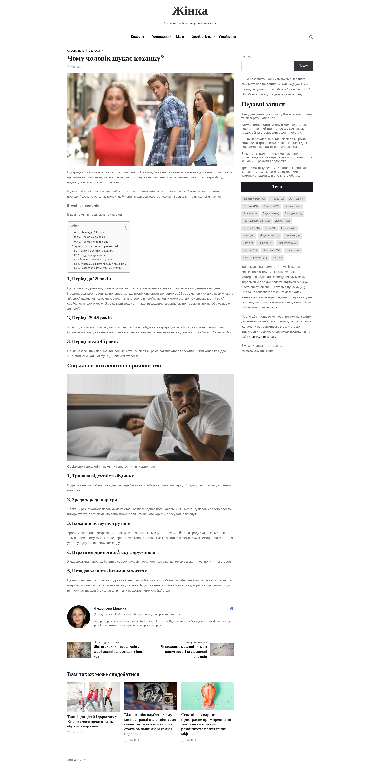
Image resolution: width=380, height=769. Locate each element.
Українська (227, 37)
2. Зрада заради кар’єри (91, 255)
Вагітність (271, 206)
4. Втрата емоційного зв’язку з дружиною (102, 264)
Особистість (201, 37)
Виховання (293, 206)
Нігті (248, 243)
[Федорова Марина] (78, 616)
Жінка (190, 12)
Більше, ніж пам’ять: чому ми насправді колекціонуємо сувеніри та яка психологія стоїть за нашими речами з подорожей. (150, 725)
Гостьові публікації (256, 221)
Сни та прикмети (255, 258)
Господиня (160, 37)
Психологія (271, 250)
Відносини (96, 50)
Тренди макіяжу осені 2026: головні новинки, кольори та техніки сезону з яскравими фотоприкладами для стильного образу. (274, 172)
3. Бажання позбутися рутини (95, 260)
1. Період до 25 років (91, 232)
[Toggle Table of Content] (121, 227)
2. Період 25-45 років (92, 237)
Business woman (254, 199)
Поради (250, 250)
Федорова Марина (110, 609)
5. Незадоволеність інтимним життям (100, 268)
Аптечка (250, 206)
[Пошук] (311, 37)
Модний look (269, 236)
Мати (180, 37)
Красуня (137, 37)
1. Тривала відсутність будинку (95, 251)
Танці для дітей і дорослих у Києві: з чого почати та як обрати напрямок (92, 722)
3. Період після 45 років (93, 242)
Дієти (270, 228)
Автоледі (296, 199)
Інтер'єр (277, 199)
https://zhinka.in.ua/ (262, 336)
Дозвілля (282, 221)
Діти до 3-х (251, 228)
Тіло (277, 258)
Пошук (246, 57)
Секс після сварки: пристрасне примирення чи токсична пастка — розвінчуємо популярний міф (206, 725)
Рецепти (293, 250)
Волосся (250, 214)
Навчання (292, 236)
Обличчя (265, 243)
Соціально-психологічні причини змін (95, 246)
